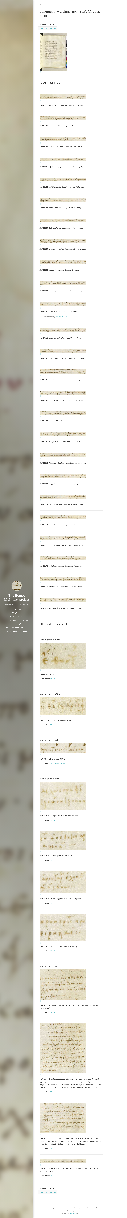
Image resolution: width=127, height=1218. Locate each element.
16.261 (52, 725)
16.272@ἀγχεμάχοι (57, 763)
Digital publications (16, 609)
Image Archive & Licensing (16, 631)
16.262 (52, 951)
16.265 (52, 1148)
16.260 (52, 679)
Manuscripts (17, 624)
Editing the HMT (16, 616)
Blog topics (16, 613)
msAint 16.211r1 (62, 316)
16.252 (52, 820)
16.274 (52, 1176)
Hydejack (72, 1213)
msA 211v (52, 28)
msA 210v (43, 28)
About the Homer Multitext (16, 627)
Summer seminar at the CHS (17, 620)
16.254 (52, 860)
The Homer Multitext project (16, 597)
